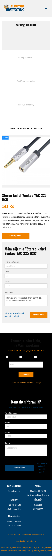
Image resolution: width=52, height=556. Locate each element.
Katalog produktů (25, 57)
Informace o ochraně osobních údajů (14, 315)
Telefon (8, 282)
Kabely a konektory (26, 105)
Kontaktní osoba (11, 413)
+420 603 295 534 (14, 505)
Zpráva (7, 443)
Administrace (31, 541)
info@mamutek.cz (14, 509)
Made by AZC (20, 541)
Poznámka (9, 293)
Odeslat (26, 375)
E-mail (7, 272)
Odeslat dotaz (38, 315)
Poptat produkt (15, 236)
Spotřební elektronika (26, 81)
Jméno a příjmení (12, 262)
